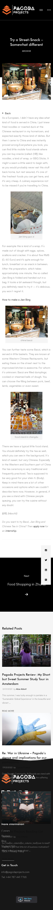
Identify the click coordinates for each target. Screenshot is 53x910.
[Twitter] (46, 560)
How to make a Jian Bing (16, 299)
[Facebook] (46, 550)
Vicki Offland (21, 837)
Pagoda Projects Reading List (22, 831)
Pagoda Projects (23, 767)
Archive (26, 51)
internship (11, 530)
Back (8, 113)
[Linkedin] (46, 570)
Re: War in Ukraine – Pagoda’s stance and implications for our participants (24, 757)
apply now (39, 526)
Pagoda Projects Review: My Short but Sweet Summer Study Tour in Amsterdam (26, 679)
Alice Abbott (21, 689)
